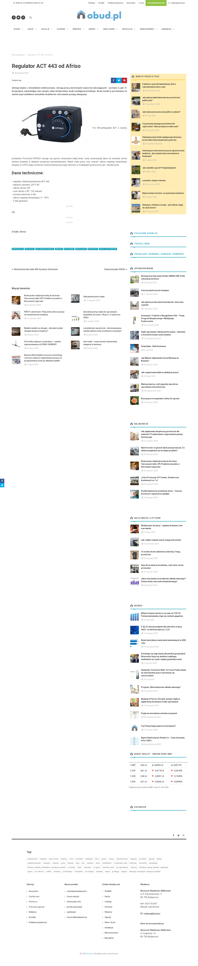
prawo (103, 859)
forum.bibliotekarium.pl (77, 917)
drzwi (63, 863)
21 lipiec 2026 (33, 348)
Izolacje (108, 901)
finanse (70, 863)
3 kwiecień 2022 (150, 585)
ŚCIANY (108, 891)
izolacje (55, 863)
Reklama (91, 3)
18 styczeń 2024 (151, 402)
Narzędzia (109, 938)
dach (79, 867)
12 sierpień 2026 (93, 300)
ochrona (133, 867)
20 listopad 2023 (151, 558)
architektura (106, 863)
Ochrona (108, 907)
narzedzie (143, 863)
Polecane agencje (145, 233)
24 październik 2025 (152, 744)
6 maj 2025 (148, 350)
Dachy (107, 896)
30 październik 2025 (152, 717)
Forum (141, 3)
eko (83, 863)
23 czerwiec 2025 (152, 184)
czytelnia (43, 859)
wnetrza (64, 859)
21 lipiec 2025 (151, 160)
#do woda (29, 249)
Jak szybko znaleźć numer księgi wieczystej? (161, 540)
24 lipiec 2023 (151, 197)
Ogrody (108, 917)
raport (107, 872)
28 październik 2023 (152, 391)
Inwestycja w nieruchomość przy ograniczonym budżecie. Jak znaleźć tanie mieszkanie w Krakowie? (163, 153)
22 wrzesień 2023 (152, 91)
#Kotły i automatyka (107, 249)
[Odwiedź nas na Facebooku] (14, 17)
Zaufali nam (142, 243)
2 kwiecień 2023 (150, 691)
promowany (67, 872)
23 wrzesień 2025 (151, 705)
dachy (159, 859)
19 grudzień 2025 (152, 104)
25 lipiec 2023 (149, 376)
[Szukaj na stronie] (30, 17)
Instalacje (109, 927)
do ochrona (39, 872)
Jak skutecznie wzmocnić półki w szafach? (161, 112)
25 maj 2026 (150, 116)
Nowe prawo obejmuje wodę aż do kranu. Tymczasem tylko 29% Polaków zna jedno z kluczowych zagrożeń (43, 298)
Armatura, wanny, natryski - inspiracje (153, 867)
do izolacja (89, 872)
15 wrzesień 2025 (151, 647)
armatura (56, 872)
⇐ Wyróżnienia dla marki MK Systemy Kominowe (35, 269)
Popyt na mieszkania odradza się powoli (159, 713)
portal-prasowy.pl (74, 907)
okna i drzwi (53, 859)
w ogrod (96, 867)
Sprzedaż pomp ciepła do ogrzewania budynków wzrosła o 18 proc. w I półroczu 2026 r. (101, 315)
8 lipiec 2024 (150, 172)
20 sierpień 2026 (34, 305)
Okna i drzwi (110, 922)
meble (48, 872)
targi (77, 863)
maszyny (46, 863)
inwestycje (153, 863)
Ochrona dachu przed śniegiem (155, 290)
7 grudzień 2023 (151, 309)
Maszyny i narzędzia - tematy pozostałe (144, 872)
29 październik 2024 (153, 144)
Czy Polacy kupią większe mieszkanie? (158, 726)
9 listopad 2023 (150, 283)
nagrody (133, 859)
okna (71, 859)
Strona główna (18, 55)
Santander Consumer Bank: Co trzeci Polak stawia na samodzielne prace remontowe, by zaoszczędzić (163, 673)
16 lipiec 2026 (33, 364)
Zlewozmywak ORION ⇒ (115, 269)
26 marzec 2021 (152, 211)
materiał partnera (34, 863)
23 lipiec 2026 (92, 335)
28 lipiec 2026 (33, 335)
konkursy (133, 863)
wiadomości (32, 859)
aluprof (124, 872)
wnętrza (90, 863)
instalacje (89, 859)
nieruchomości (122, 859)
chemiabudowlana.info (77, 891)
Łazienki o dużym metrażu (154, 180)
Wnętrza (108, 912)
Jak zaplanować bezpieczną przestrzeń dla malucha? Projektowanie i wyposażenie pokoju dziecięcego (162, 434)
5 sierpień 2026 (92, 321)
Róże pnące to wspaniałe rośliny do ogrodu (160, 398)
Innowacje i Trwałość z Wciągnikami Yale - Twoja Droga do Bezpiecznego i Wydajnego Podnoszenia (162, 318)
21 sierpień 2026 (151, 441)
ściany (111, 859)
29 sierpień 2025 (152, 130)
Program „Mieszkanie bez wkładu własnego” (161, 687)
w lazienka (78, 872)
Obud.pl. (89, 954)
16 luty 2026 (149, 620)
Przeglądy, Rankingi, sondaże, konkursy (159, 254)
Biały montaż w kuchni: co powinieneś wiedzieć (163, 193)
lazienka (99, 872)
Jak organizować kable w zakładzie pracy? (160, 372)
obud (98, 863)
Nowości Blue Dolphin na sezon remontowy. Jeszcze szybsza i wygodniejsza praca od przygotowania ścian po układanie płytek (43, 358)
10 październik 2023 (152, 338)
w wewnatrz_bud (120, 863)
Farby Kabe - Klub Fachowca (153, 346)
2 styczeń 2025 (150, 663)
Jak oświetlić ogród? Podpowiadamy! (159, 168)
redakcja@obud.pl (177, 3)
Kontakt (101, 3)
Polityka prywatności (115, 3)
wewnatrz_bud (108, 867)
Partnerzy (33, 901)
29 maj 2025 (149, 679)
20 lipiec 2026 (92, 348)
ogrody (151, 859)
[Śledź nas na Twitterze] (18, 17)
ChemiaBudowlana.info (156, 3)
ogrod (29, 872)
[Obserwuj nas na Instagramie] (23, 17)
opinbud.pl (71, 912)
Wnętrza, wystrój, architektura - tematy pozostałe (46, 867)
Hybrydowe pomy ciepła (94, 297)
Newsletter (131, 3)
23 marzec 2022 (151, 572)
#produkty (92, 249)
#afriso (58, 249)
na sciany (71, 867)
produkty (79, 859)
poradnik (142, 859)
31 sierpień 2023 (151, 633)
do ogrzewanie (122, 867)
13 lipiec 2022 (149, 532)
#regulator (81, 249)
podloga (115, 872)
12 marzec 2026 (151, 730)
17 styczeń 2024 (151, 294)
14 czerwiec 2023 (151, 544)
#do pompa (69, 249)
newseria (87, 867)
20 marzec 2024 (151, 365)
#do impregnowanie (44, 249)
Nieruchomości (111, 933)
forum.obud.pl (73, 896)
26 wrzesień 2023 (151, 325)
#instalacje (17, 249)
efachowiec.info (74, 901)
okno (97, 859)
